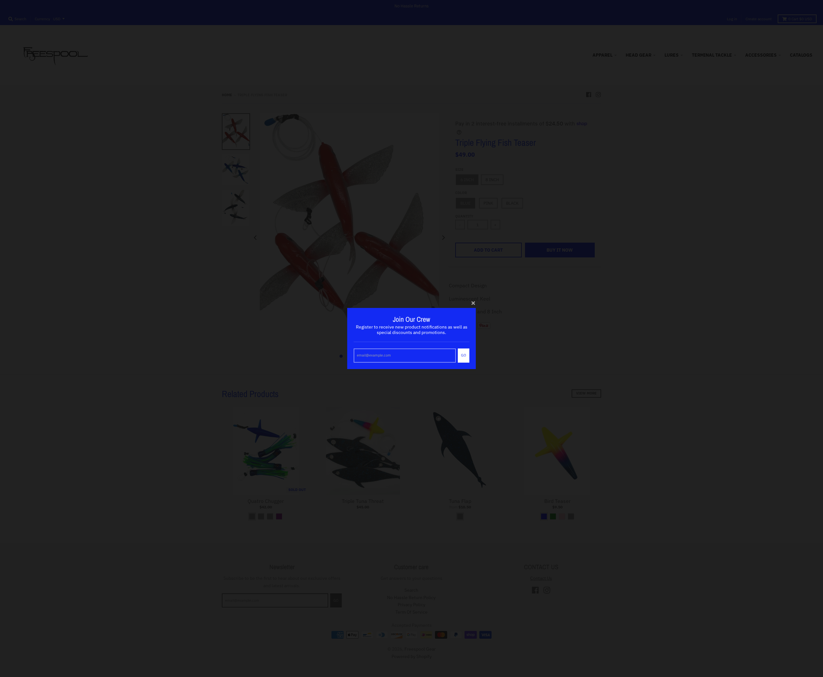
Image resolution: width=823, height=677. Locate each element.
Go (463, 355)
